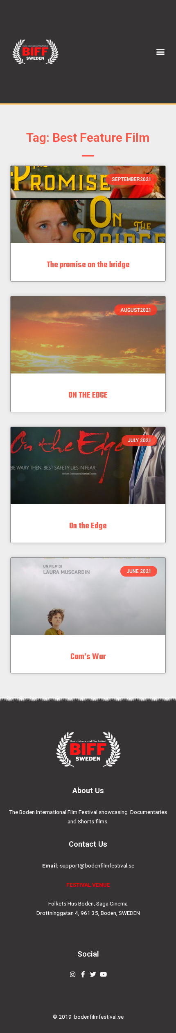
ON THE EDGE (88, 395)
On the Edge (88, 526)
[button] (160, 51)
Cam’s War (88, 657)
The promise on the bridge (88, 265)
